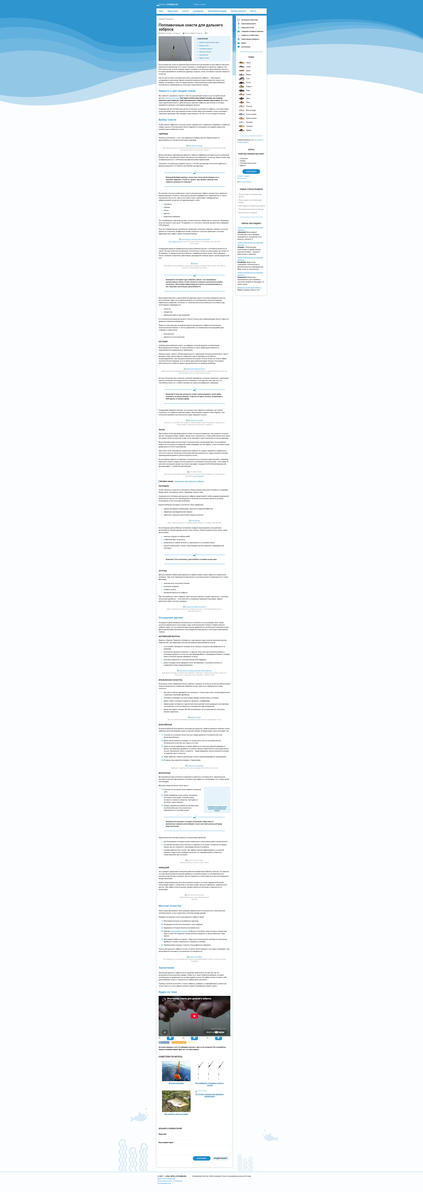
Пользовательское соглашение (170, 1181)
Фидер (242, 161)
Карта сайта (162, 1179)
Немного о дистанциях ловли (209, 42)
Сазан (248, 94)
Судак (248, 67)
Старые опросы (243, 176)
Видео (243, 43)
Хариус (249, 130)
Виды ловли (173, 11)
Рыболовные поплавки (248, 213)
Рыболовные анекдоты (250, 39)
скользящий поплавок (179, 931)
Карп (248, 90)
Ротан (248, 83)
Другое (243, 165)
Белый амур (251, 110)
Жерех (248, 75)
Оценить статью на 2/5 (191, 1042)
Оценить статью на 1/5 (189, 1042)
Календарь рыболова (249, 20)
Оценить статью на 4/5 (195, 1042)
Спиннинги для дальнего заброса (189, 481)
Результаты (242, 178)
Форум (253, 11)
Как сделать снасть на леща (176, 1114)
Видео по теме (204, 58)
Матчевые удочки (175, 242)
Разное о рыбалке (238, 11)
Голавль (249, 126)
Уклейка (249, 122)
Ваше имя (162, 1134)
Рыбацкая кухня (247, 27)
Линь (248, 98)
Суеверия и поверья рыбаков (252, 31)
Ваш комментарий (166, 1142)
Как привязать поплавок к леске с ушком (209, 1084)
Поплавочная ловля (248, 163)
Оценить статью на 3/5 (193, 1042)
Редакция (171, 1179)
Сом (248, 79)
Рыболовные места (248, 24)
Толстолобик (251, 114)
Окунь (248, 63)
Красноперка (251, 118)
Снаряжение (198, 11)
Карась (249, 86)
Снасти (185, 11)
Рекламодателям (164, 1183)
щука (248, 71)
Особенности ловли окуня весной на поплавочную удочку (217, 808)
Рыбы (161, 11)
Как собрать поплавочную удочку (252, 206)
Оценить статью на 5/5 (197, 1042)
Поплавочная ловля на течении (251, 209)
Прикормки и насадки (217, 11)
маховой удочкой (172, 98)
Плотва (249, 106)
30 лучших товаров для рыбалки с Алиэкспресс (210, 1095)
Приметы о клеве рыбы (250, 35)
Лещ (248, 102)
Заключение (203, 55)
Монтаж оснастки (205, 52)
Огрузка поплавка (176, 1083)
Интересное (245, 47)
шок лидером (199, 476)
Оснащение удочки (205, 49)
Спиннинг (244, 159)
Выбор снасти (204, 45)
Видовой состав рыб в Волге (248, 288)
